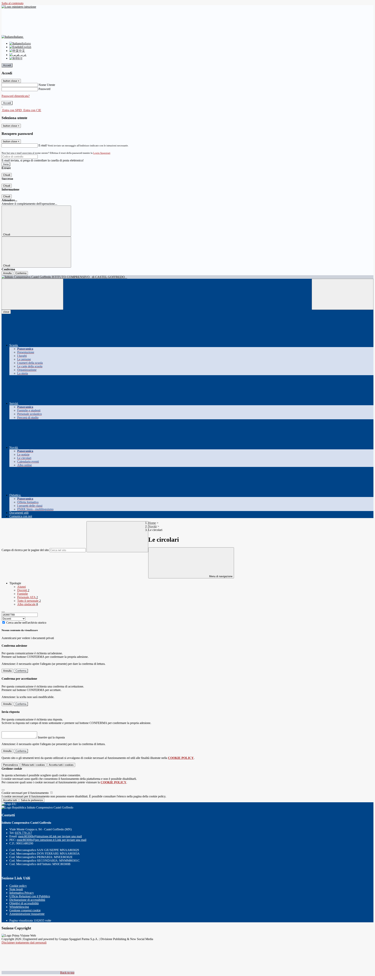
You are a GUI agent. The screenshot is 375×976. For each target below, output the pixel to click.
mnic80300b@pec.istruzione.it (51, 840)
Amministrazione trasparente (27, 913)
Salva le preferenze (32, 800)
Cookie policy (18, 885)
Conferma (20, 273)
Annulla (7, 273)
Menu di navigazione (220, 576)
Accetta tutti (61, 764)
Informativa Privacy (21, 892)
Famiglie (22, 593)
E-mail (42, 145)
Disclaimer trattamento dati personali (24, 942)
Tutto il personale (29, 600)
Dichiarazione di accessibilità (27, 899)
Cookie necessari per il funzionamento (25, 792)
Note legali (16, 889)
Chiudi (6, 175)
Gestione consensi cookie (25, 910)
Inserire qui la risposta (51, 737)
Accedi (7, 65)
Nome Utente (46, 84)
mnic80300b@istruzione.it (50, 836)
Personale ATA (27, 597)
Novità (152, 526)
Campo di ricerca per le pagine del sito (25, 550)
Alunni (21, 586)
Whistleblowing (19, 906)
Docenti (23, 590)
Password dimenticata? (16, 96)
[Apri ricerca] (342, 294)
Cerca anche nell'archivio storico (26, 622)
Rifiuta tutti (33, 764)
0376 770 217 (23, 832)
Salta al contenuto (12, 3)
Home (152, 523)
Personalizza (10, 764)
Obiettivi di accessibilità (24, 903)
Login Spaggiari (101, 152)
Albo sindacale (27, 604)
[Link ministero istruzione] (19, 6)
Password (44, 89)
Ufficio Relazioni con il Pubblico (29, 896)
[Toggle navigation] (32, 294)
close (6, 311)
